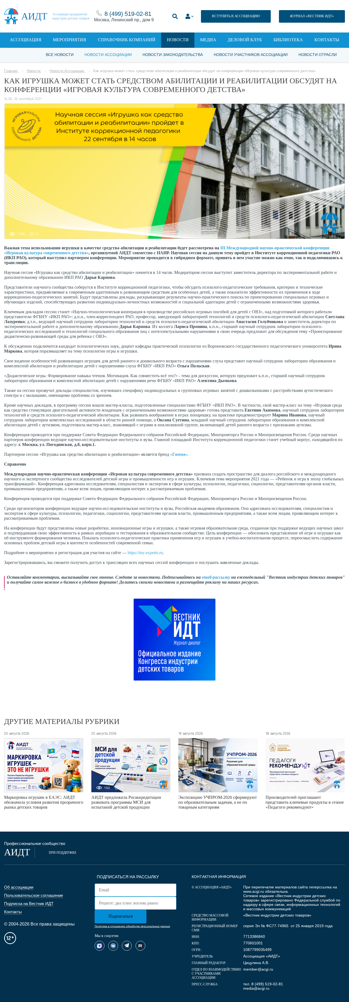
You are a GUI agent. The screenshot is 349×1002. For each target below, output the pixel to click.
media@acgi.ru (256, 988)
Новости (178, 39)
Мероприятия (69, 39)
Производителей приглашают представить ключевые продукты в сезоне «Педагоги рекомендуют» (305, 802)
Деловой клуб (245, 39)
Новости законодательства (173, 54)
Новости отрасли (318, 54)
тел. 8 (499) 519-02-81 (263, 984)
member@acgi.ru (258, 969)
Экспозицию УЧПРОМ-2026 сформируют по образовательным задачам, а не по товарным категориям (217, 802)
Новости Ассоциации (108, 54)
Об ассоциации (18, 887)
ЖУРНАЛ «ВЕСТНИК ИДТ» (312, 16)
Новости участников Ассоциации (251, 54)
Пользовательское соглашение (33, 895)
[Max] (99, 946)
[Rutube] (140, 946)
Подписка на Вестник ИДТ (28, 903)
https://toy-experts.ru (145, 552)
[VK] (113, 946)
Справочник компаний (126, 39)
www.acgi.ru (253, 891)
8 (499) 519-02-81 (127, 13)
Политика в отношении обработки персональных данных (132, 926)
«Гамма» (178, 454)
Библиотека (288, 39)
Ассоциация (25, 39)
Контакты (326, 39)
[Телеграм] (127, 946)
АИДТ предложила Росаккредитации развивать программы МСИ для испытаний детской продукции (126, 802)
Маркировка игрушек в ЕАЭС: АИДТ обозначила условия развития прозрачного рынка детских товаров (43, 802)
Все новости (60, 54)
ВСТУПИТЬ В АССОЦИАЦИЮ (236, 16)
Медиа (208, 39)
